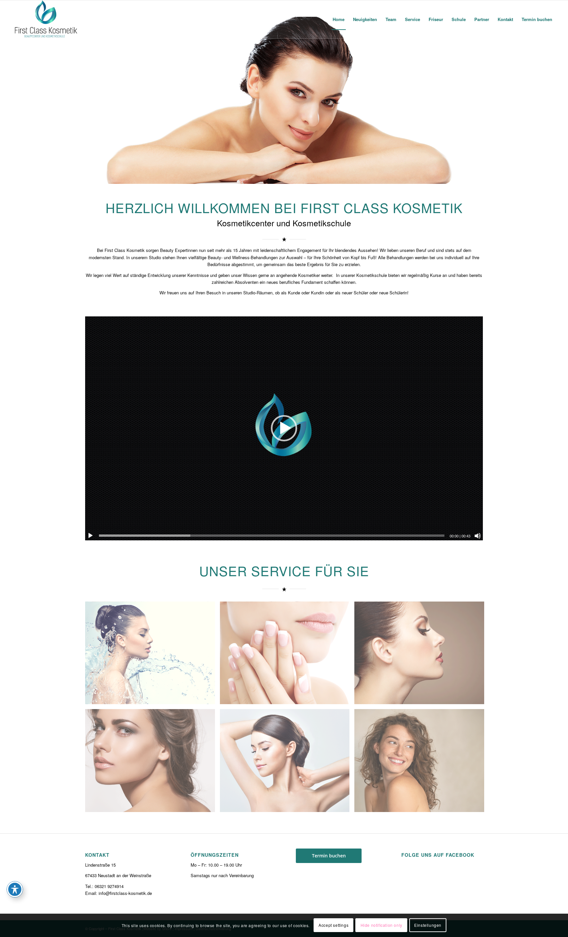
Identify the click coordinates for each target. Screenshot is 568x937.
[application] (284, 428)
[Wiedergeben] (90, 535)
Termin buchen (329, 855)
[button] (284, 428)
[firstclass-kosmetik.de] (46, 19)
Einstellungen (427, 925)
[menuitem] (338, 19)
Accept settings (333, 925)
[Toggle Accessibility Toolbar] (15, 889)
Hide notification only (381, 925)
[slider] (271, 535)
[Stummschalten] (477, 535)
